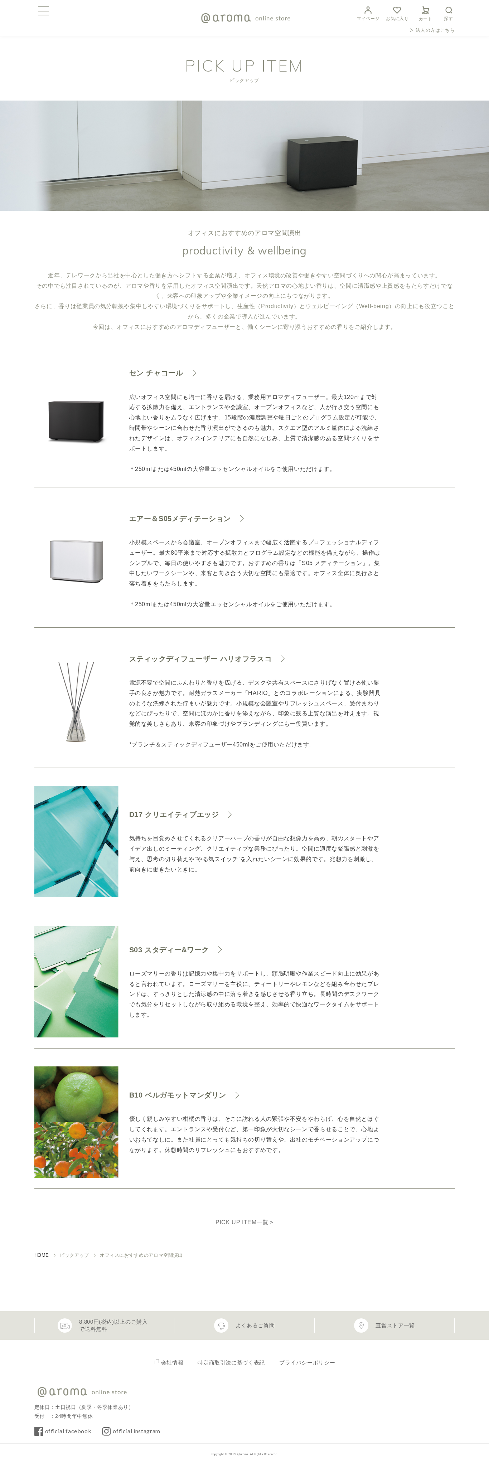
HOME (41, 1255)
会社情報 (172, 1363)
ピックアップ (74, 1255)
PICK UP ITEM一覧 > (244, 1222)
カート (425, 18)
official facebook (68, 1430)
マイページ (368, 18)
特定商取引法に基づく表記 (231, 1363)
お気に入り (397, 18)
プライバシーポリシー (307, 1363)
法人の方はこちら (435, 30)
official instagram (136, 1430)
